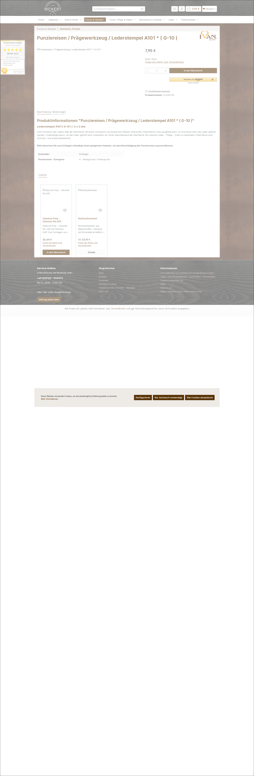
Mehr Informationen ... (50, 399)
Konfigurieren (143, 397)
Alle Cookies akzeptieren (200, 397)
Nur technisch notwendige (168, 397)
